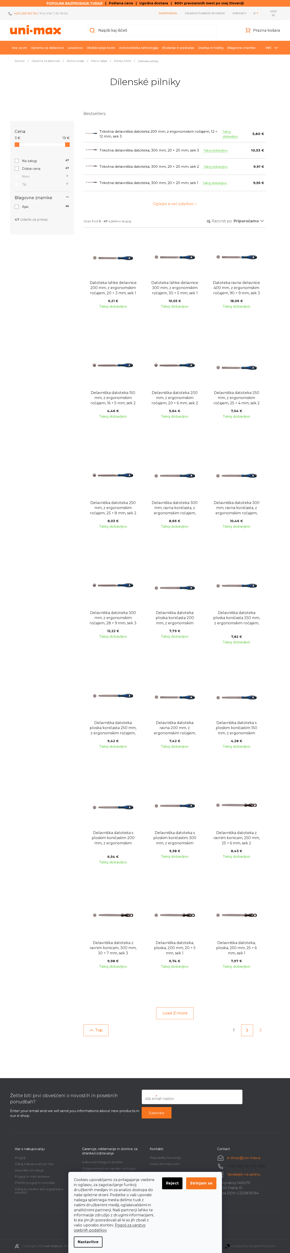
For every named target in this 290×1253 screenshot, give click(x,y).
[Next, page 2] (247, 1030)
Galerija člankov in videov (205, 13)
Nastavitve (88, 1242)
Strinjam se (201, 1183)
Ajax (45, 207)
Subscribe (156, 1113)
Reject (172, 1183)
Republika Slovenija (165, 1158)
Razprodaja (168, 13)
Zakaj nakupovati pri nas (34, 1164)
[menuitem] (19, 48)
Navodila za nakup (29, 1170)
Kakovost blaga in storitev (102, 1162)
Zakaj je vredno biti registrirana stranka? (39, 1191)
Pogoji (20, 1158)
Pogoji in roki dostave (32, 1176)
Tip (45, 184)
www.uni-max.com (165, 1164)
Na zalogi (45, 161)
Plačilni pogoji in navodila (35, 1183)
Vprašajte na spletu (243, 1174)
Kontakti (239, 13)
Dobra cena (45, 169)
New (45, 176)
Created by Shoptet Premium (253, 1246)
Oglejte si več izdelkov (173, 204)
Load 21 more (175, 1013)
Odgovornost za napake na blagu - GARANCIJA (110, 1170)
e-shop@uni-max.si (243, 1158)
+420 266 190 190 (26, 13)
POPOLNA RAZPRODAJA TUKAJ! (74, 3)
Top (98, 1030)
